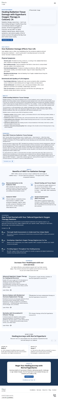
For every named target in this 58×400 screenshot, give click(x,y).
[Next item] (55, 340)
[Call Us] (54, 395)
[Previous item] (52, 340)
